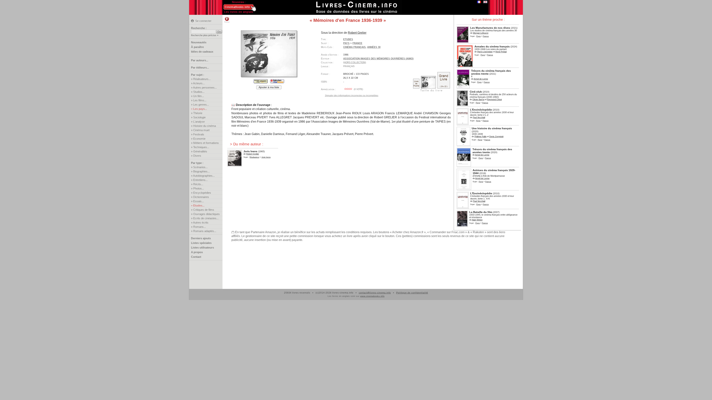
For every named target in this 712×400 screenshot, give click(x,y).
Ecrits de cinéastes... (206, 218)
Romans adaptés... (204, 231)
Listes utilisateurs (202, 247)
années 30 (373, 47)
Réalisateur (254, 157)
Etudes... (199, 205)
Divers (197, 155)
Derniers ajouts (201, 238)
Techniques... (201, 147)
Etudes (348, 39)
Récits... (198, 184)
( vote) (358, 89)
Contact (196, 256)
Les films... (199, 100)
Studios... (199, 91)
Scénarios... (200, 167)
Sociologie (199, 117)
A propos (197, 252)
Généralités (200, 151)
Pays (478, 36)
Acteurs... (199, 83)
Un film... (198, 96)
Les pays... (200, 108)
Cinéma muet (201, 130)
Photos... (198, 188)
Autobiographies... (204, 175)
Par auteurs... (199, 60)
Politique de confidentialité (412, 292)
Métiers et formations (206, 142)
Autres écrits (200, 222)
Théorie (197, 113)
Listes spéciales (201, 242)
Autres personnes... (205, 87)
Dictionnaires (201, 197)
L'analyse (199, 121)
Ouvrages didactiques (206, 214)
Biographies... (201, 171)
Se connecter (203, 20)
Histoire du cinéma (204, 125)
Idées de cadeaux (202, 51)
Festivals (198, 134)
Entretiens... (200, 179)
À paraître (197, 47)
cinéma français (354, 47)
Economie (199, 138)
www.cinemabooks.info (372, 296)
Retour (227, 22)
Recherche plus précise (203, 35)
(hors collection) (354, 62)
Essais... (198, 201)
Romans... (199, 226)
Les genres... (201, 104)
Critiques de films (203, 209)
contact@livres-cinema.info (375, 292)
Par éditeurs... (200, 67)
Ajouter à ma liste (269, 87)
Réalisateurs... (202, 79)
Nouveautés (198, 42)
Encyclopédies (202, 192)
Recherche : (199, 28)
